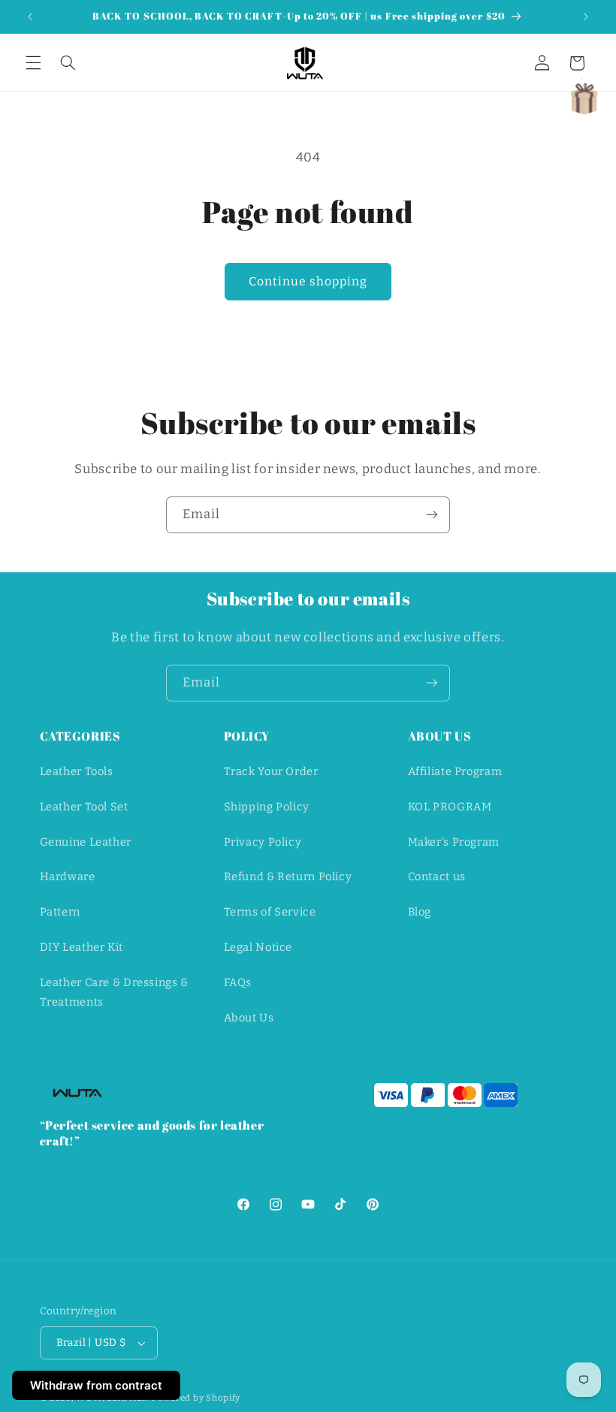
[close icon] (443, 485)
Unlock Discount (308, 910)
